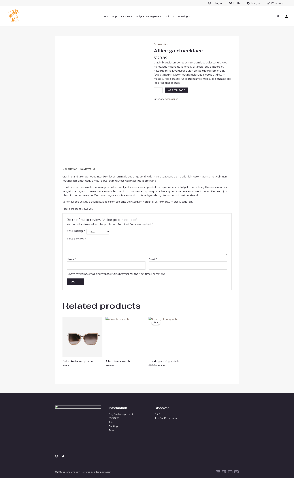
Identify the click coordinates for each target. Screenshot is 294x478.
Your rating (76, 231)
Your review (76, 239)
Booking (183, 16)
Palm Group (110, 16)
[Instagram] (56, 456)
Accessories (161, 44)
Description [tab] (69, 169)
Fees (111, 430)
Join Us (170, 16)
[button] (189, 16)
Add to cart (176, 90)
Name (71, 259)
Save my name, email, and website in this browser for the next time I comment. (117, 273)
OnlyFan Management (148, 16)
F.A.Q (157, 414)
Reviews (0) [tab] (87, 169)
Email (153, 259)
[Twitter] (63, 456)
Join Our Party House (166, 418)
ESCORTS (126, 16)
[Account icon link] (286, 16)
